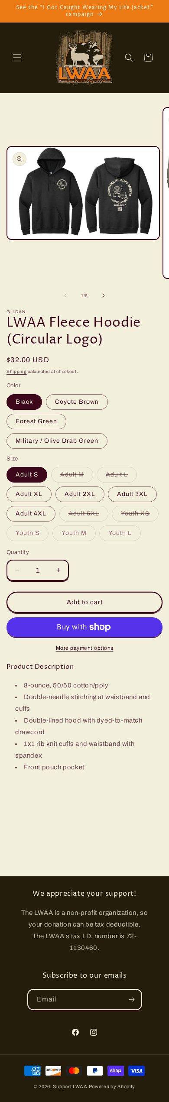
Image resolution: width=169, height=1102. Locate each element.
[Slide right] (103, 295)
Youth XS (140, 516)
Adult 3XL (132, 494)
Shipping (16, 371)
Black (24, 402)
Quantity (17, 552)
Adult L (121, 477)
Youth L (124, 535)
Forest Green (36, 421)
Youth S (32, 535)
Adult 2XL (80, 494)
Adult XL (29, 494)
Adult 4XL (31, 513)
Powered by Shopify (112, 1086)
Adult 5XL (88, 516)
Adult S (27, 474)
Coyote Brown (77, 402)
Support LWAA (70, 1086)
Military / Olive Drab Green (57, 441)
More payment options (85, 648)
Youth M (79, 535)
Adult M (76, 477)
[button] (17, 57)
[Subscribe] (131, 999)
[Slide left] (65, 295)
